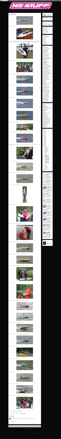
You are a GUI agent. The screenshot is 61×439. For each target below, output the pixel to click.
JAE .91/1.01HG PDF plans (48, 218)
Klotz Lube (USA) (45, 55)
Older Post (38, 426)
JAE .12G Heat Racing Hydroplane (49, 187)
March (46, 166)
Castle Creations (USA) (46, 54)
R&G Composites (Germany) (47, 58)
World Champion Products (47, 83)
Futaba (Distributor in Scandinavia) (46, 62)
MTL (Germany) (45, 88)
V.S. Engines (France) (46, 92)
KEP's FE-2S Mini (45, 31)
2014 (44, 140)
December (46, 147)
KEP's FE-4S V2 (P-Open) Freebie (49, 180)
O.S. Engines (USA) (45, 95)
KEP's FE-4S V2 (45, 32)
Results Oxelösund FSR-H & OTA (47, 162)
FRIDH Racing (12, 417)
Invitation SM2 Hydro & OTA (46, 156)
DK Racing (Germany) (46, 87)
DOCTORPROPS (45, 51)
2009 (44, 146)
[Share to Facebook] (24, 413)
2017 (44, 137)
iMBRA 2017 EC (45, 110)
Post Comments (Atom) (26, 428)
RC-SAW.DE (44, 126)
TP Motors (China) (45, 64)
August (46, 151)
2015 (44, 139)
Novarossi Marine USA (46, 91)
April (45, 165)
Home (25, 426)
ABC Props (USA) (45, 47)
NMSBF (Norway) (45, 123)
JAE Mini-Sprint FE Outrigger (49, 212)
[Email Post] (20, 413)
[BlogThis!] (22, 413)
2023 (44, 131)
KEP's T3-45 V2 (45, 28)
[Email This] (22, 413)
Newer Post (10, 426)
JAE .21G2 (44, 39)
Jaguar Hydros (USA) (46, 76)
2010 (44, 145)
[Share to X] (23, 413)
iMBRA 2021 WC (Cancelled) (47, 107)
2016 (44, 138)
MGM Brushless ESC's (46, 71)
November (46, 148)
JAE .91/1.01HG (45, 43)
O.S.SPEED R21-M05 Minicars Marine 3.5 (48, 233)
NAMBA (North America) (46, 122)
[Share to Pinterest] (25, 413)
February (46, 167)
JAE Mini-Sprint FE (45, 36)
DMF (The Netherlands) (46, 119)
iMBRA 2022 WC (45, 106)
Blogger (35, 433)
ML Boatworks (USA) (46, 79)
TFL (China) (44, 84)
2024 (44, 130)
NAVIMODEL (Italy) (45, 115)
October (46, 149)
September (46, 150)
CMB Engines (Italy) (46, 99)
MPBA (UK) (44, 114)
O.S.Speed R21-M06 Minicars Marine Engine (48, 225)
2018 (44, 136)
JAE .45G (44, 40)
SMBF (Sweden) (45, 125)
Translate (49, 24)
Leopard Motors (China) (46, 72)
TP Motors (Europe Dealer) (47, 65)
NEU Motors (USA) (45, 68)
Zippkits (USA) (45, 75)
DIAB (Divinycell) (45, 50)
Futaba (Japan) (45, 59)
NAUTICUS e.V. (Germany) (46, 118)
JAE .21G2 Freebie (49, 205)
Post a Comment (12, 422)
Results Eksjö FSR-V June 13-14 (47, 159)
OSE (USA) (44, 80)
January (46, 168)
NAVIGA (44, 111)
